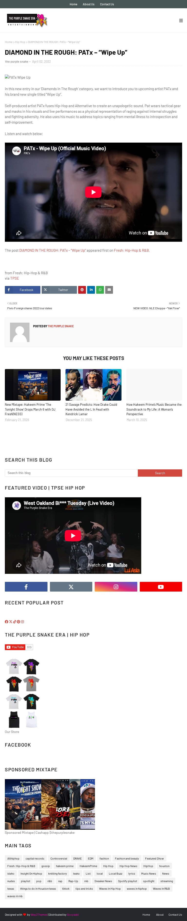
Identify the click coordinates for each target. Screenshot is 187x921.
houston (164, 866)
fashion (104, 858)
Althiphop (13, 858)
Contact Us (107, 4)
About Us (88, 4)
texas (10, 888)
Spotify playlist (127, 881)
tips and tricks (84, 888)
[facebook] (26, 587)
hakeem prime (65, 866)
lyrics (131, 873)
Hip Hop (20, 41)
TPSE (14, 278)
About (160, 914)
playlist (25, 881)
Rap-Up (73, 881)
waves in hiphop (137, 888)
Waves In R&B (161, 888)
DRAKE (77, 858)
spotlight (148, 881)
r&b (49, 881)
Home (73, 4)
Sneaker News (103, 881)
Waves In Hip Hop (110, 888)
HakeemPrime (88, 866)
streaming (166, 881)
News (165, 873)
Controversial (58, 858)
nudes (11, 881)
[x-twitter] (71, 587)
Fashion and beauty (127, 858)
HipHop (148, 866)
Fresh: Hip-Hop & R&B (131, 250)
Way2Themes (39, 914)
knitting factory (57, 873)
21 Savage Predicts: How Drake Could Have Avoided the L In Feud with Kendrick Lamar (91, 409)
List (88, 873)
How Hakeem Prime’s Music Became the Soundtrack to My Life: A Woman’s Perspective (154, 409)
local (100, 873)
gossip (45, 866)
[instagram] (116, 587)
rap (60, 881)
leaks (76, 873)
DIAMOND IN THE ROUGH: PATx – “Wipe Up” (52, 250)
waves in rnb (15, 896)
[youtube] (161, 587)
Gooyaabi (73, 914)
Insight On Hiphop (31, 873)
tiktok (65, 888)
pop (38, 881)
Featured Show (154, 858)
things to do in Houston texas (38, 888)
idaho (10, 873)
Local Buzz (115, 873)
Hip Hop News (128, 866)
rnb (86, 881)
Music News (148, 873)
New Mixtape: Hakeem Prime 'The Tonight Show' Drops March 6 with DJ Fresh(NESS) (30, 409)
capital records (35, 858)
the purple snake (16, 61)
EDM (91, 858)
